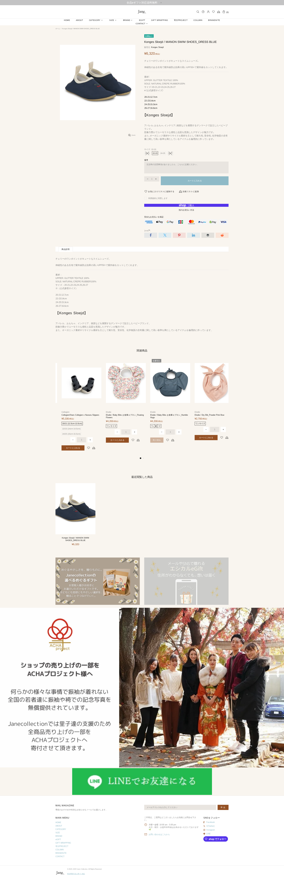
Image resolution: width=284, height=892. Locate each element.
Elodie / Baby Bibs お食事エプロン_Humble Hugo (163, 416)
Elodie (102, 412)
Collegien (59, 412)
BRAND (58, 836)
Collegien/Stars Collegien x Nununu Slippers (74, 415)
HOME (58, 822)
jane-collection (142, 12)
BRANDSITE (61, 853)
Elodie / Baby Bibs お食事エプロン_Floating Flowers (119, 416)
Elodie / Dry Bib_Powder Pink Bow (203, 415)
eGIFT (58, 839)
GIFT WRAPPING (63, 843)
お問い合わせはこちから (159, 834)
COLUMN (59, 850)
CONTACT (59, 856)
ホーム (57, 28)
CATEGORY (60, 829)
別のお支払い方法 (186, 210)
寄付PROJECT (61, 846)
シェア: (147, 230)
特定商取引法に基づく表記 (76, 874)
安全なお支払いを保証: (154, 217)
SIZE (57, 833)
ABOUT (58, 826)
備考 (146, 160)
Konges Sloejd (157, 47)
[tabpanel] (75, 407)
